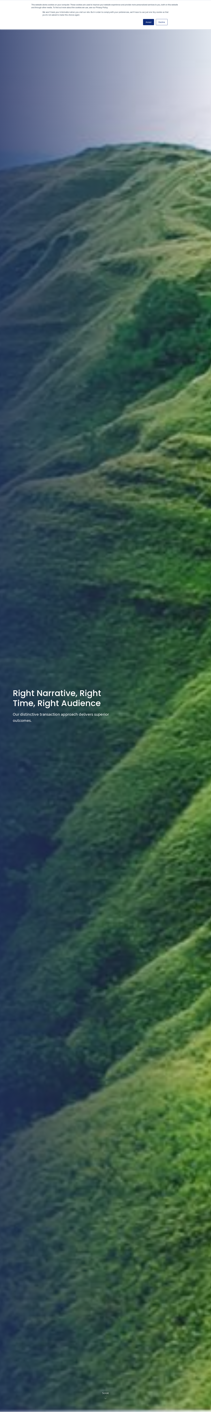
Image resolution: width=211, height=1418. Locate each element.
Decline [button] (161, 22)
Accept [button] (148, 22)
